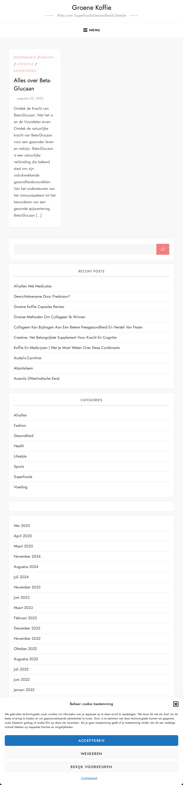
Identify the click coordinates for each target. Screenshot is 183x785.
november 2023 (27, 587)
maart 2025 (23, 546)
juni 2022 (22, 679)
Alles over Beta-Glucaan (32, 84)
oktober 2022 (25, 648)
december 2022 (27, 628)
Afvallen (20, 415)
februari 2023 (25, 618)
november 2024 (27, 556)
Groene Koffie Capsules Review (39, 306)
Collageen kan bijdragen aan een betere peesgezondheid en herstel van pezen (78, 327)
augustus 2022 (26, 659)
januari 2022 (24, 689)
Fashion (20, 425)
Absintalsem (23, 368)
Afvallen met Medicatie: (33, 286)
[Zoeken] (162, 249)
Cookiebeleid (89, 778)
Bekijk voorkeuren (91, 766)
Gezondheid (25, 58)
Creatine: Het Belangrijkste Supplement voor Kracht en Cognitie (65, 337)
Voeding (20, 487)
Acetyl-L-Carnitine (27, 358)
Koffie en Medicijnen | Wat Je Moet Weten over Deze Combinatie (67, 347)
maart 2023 (23, 607)
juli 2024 (21, 577)
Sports (19, 466)
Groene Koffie (91, 7)
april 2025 (23, 536)
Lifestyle (25, 64)
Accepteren (91, 740)
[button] (175, 704)
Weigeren (91, 753)
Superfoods (25, 71)
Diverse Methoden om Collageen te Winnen (49, 317)
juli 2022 (21, 669)
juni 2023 (22, 597)
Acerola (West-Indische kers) (37, 378)
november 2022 (27, 638)
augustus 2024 (26, 566)
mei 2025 (22, 525)
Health (47, 58)
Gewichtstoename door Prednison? (42, 296)
